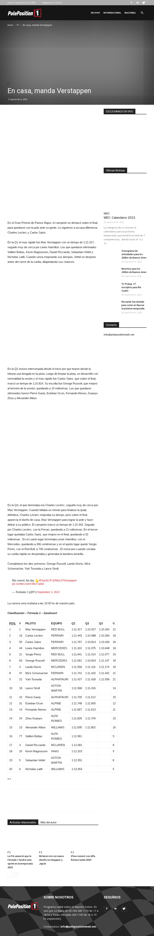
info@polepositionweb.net (78, 926)
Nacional (130, 12)
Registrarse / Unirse (52, 2)
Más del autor (49, 822)
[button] (141, 13)
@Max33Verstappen (64, 580)
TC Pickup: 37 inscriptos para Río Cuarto (131, 287)
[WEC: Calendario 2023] (125, 193)
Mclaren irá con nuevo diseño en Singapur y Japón (51, 860)
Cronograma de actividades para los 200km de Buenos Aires (134, 254)
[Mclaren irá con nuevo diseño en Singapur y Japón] (53, 839)
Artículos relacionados (23, 822)
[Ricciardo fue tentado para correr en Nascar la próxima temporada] (111, 305)
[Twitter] (143, 2)
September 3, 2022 (48, 592)
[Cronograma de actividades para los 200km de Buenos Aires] (111, 254)
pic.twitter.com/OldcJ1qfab (28, 583)
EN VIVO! (95, 12)
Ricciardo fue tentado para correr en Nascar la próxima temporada (133, 305)
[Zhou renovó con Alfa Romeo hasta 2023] (84, 839)
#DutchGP (45, 580)
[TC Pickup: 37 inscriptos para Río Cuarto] (111, 287)
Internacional (112, 12)
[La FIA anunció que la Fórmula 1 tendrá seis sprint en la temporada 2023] (21, 839)
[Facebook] (131, 2)
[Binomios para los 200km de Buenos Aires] (111, 272)
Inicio (10, 25)
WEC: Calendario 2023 (119, 217)
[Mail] (137, 2)
